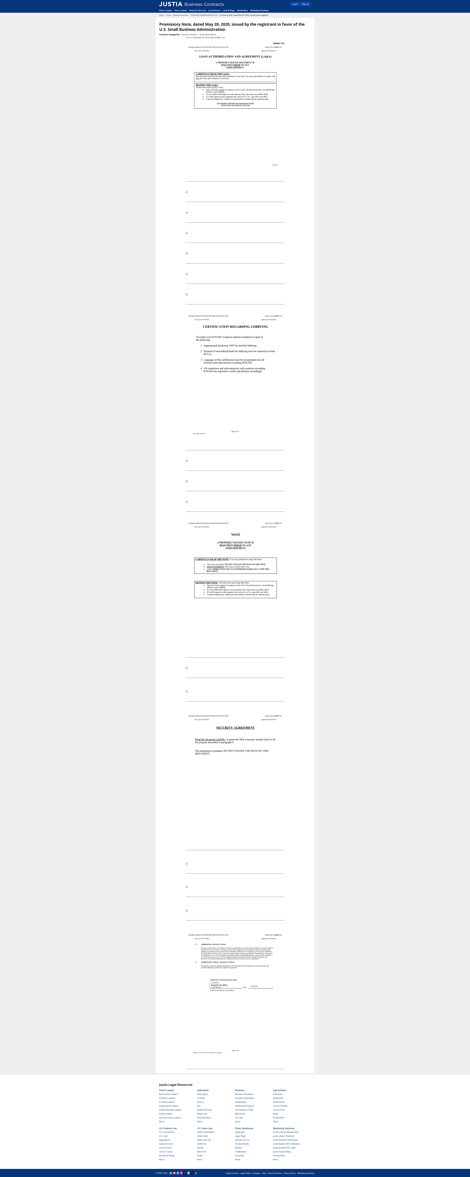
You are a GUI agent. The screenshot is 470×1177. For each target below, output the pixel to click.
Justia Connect (232, 1173)
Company (256, 1173)
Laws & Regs (229, 10)
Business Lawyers (167, 1098)
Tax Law (239, 1117)
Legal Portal (245, 1173)
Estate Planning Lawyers (170, 1109)
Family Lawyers (166, 1113)
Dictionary (277, 1094)
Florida (200, 1147)
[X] (192, 1172)
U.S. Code (163, 1136)
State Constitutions (206, 1132)
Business (239, 1090)
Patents (238, 1147)
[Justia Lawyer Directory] (195, 1172)
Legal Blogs (240, 1136)
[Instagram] (181, 1172)
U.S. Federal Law (168, 1128)
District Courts (165, 1151)
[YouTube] (174, 1172)
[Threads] (184, 1172)
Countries (239, 1155)
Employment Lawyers (169, 1106)
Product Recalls (242, 1143)
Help (264, 1173)
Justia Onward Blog (282, 1151)
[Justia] (170, 4)
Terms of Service (275, 1173)
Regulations (164, 1140)
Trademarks (240, 1151)
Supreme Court (166, 1143)
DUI (199, 1106)
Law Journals (279, 1109)
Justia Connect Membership (285, 1132)
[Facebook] (177, 1172)
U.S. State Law (204, 1128)
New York (201, 1151)
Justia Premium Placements (285, 1140)
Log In (295, 4)
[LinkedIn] (170, 1172)
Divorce (200, 1102)
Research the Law (197, 10)
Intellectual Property (244, 1106)
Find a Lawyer (165, 10)
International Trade (244, 1109)
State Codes (202, 1136)
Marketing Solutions (259, 10)
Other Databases (244, 1128)
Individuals (203, 1090)
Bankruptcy (202, 1094)
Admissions (278, 1098)
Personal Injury (204, 1117)
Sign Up (305, 4)
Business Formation (244, 1094)
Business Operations (244, 1098)
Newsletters (242, 10)
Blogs (275, 1113)
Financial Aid (278, 1102)
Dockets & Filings (167, 1155)
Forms (168, 15)
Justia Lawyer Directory (283, 1136)
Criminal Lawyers (167, 1102)
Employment (241, 1102)
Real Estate (240, 1113)
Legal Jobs (240, 1132)
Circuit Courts (165, 1147)
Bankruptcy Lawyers (168, 1094)
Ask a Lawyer (180, 10)
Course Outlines (280, 1106)
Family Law (202, 1113)
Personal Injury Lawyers (170, 1117)
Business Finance (189, 34)
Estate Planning (204, 1109)
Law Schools (214, 10)
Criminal (201, 1098)
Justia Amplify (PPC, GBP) (284, 1147)
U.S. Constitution (166, 1132)
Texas (200, 1155)
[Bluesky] (188, 1172)
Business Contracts (180, 15)
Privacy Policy (289, 1173)
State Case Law (204, 1140)
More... (162, 1121)
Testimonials (279, 1155)
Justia (161, 15)
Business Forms (242, 1140)
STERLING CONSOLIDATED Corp (204, 15)
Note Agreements (208, 34)
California (201, 1143)
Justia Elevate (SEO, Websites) (286, 1143)
